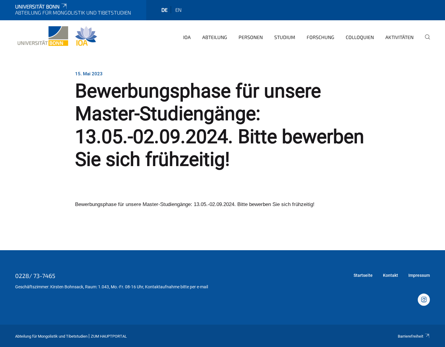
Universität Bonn (37, 6)
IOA (187, 37)
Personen (251, 37)
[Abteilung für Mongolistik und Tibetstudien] (57, 36)
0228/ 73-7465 (35, 275)
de (164, 10)
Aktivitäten (399, 37)
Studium (284, 37)
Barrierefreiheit (410, 336)
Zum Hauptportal (109, 336)
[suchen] (425, 41)
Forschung (320, 37)
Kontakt (390, 275)
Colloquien (360, 37)
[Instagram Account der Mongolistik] (424, 300)
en (178, 10)
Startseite (363, 275)
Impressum (419, 275)
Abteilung (214, 37)
